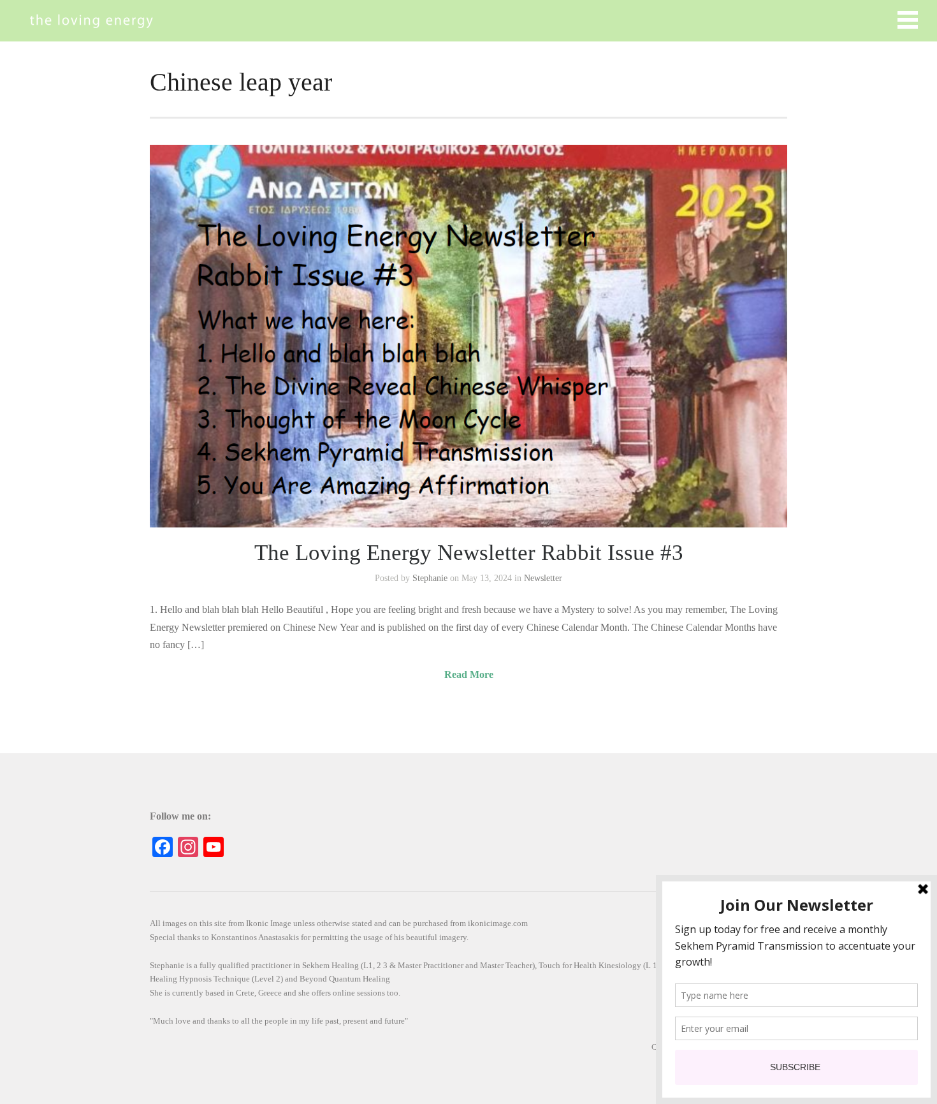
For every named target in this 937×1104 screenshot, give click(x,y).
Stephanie (429, 578)
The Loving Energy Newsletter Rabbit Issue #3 (468, 552)
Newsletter (543, 578)
